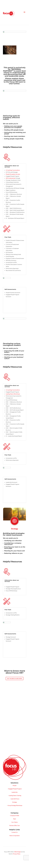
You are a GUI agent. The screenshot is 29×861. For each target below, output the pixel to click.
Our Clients (14, 822)
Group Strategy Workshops (15, 805)
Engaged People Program (15, 788)
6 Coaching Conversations (13, 170)
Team (14, 819)
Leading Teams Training (15, 795)
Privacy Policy (16, 854)
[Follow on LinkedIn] (13, 840)
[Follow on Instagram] (16, 840)
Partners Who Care (14, 825)
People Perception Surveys (13, 174)
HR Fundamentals (10, 178)
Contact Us (15, 832)
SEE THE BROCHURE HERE (14, 678)
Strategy (14, 802)
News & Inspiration (14, 835)
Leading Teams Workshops (13, 394)
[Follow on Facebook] (10, 840)
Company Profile (14, 815)
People (14, 785)
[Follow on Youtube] (19, 840)
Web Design (17, 851)
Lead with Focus (15, 798)
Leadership (14, 792)
